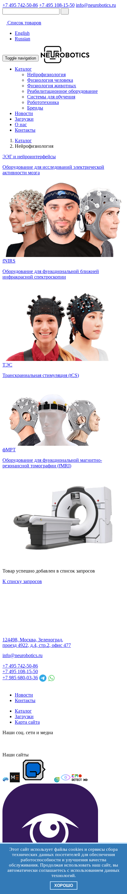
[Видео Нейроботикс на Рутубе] (74, 743)
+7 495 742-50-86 (20, 5)
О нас (21, 124)
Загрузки (24, 119)
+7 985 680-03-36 (20, 677)
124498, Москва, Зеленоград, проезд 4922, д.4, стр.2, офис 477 (36, 642)
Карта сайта (27, 722)
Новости (24, 113)
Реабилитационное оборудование (62, 91)
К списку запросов (22, 581)
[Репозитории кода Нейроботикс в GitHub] (52, 743)
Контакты (25, 130)
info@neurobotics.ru (96, 5)
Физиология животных (51, 85)
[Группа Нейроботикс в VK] (18, 743)
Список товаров (23, 22)
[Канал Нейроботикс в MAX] (7, 743)
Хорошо (63, 885)
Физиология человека (50, 80)
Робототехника (43, 102)
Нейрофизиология (46, 74)
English (22, 33)
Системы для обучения (51, 96)
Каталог (23, 69)
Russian (22, 38)
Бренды (35, 107)
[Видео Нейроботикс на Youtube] (85, 743)
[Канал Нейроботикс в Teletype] (30, 743)
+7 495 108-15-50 (57, 5)
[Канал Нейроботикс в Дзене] (63, 743)
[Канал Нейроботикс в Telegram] (41, 743)
